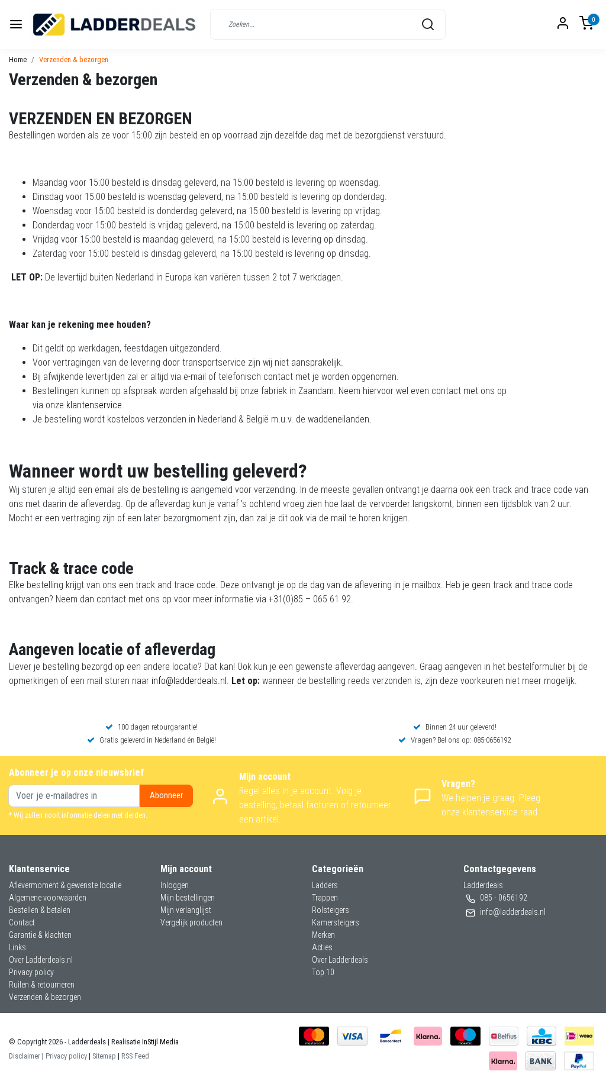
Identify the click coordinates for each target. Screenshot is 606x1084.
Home (18, 59)
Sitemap (104, 1055)
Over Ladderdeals (340, 959)
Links (17, 947)
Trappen (325, 897)
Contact (22, 922)
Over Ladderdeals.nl (41, 959)
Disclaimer (24, 1055)
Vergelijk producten (191, 922)
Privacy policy (31, 972)
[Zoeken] (428, 24)
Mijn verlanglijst (185, 910)
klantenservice (94, 405)
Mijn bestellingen (187, 897)
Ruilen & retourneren (42, 984)
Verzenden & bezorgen (73, 59)
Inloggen (174, 885)
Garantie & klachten (40, 935)
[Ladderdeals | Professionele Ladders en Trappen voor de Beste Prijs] (115, 24)
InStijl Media (159, 1041)
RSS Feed (135, 1055)
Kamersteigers (335, 922)
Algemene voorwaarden (47, 897)
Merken (323, 935)
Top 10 (323, 972)
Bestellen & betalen (39, 910)
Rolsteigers (330, 910)
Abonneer (166, 796)
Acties (322, 947)
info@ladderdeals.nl (189, 680)
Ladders (325, 885)
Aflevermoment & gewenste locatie (65, 885)
